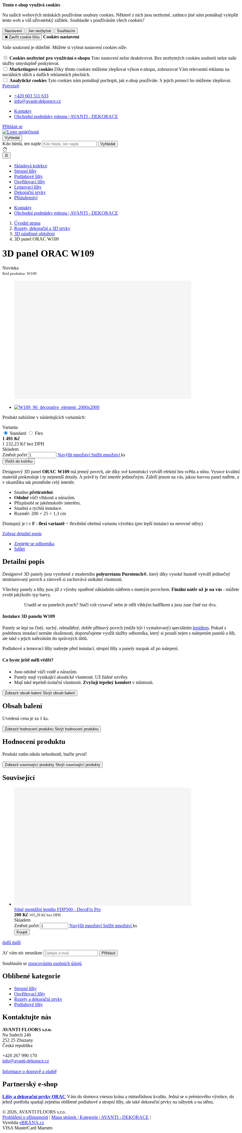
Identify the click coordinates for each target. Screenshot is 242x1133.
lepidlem (201, 627)
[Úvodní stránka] (20, 131)
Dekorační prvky (30, 192)
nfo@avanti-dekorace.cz (26, 1060)
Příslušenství (25, 197)
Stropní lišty (25, 171)
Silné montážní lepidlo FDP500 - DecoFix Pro (57, 909)
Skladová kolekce (30, 165)
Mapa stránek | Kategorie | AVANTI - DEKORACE (100, 1117)
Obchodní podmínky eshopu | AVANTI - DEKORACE (66, 116)
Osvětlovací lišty (29, 181)
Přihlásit (108, 953)
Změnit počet (14, 454)
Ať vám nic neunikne (22, 952)
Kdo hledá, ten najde (21, 143)
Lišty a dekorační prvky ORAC (34, 1096)
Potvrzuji (10, 85)
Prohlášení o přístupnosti (25, 1117)
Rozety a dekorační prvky (38, 999)
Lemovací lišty (28, 187)
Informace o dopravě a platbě (29, 1071)
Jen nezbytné (39, 31)
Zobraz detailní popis (22, 533)
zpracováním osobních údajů (54, 963)
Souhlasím (66, 31)
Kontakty (23, 111)
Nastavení (13, 31)
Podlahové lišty (28, 176)
